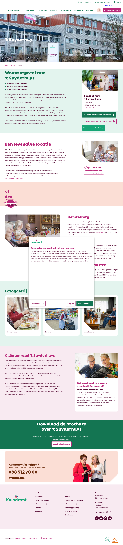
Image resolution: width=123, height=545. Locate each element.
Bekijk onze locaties (42, 500)
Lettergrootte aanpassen (102, 2)
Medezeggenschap (72, 508)
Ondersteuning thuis (47, 10)
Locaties (12, 65)
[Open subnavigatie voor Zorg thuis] (35, 10)
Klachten (38, 511)
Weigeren (70, 304)
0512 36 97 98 (89, 108)
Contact (89, 10)
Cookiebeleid (47, 538)
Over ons (77, 10)
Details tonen (36, 304)
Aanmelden (39, 497)
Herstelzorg (64, 10)
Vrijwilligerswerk (71, 511)
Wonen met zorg (14, 10)
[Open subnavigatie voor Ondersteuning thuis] (56, 10)
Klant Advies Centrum (30, 538)
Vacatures (69, 493)
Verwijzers (88, 2)
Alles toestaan (83, 304)
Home (6, 65)
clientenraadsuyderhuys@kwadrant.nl (90, 405)
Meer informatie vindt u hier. (94, 174)
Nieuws (80, 2)
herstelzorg (99, 232)
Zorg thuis (30, 10)
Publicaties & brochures (74, 500)
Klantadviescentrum (42, 493)
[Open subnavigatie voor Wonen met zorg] (22, 10)
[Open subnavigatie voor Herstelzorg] (70, 10)
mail (15, 477)
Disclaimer (69, 515)
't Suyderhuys (20, 65)
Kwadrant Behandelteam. (14, 178)
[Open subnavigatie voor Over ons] (82, 10)
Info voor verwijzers (42, 504)
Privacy (18, 538)
